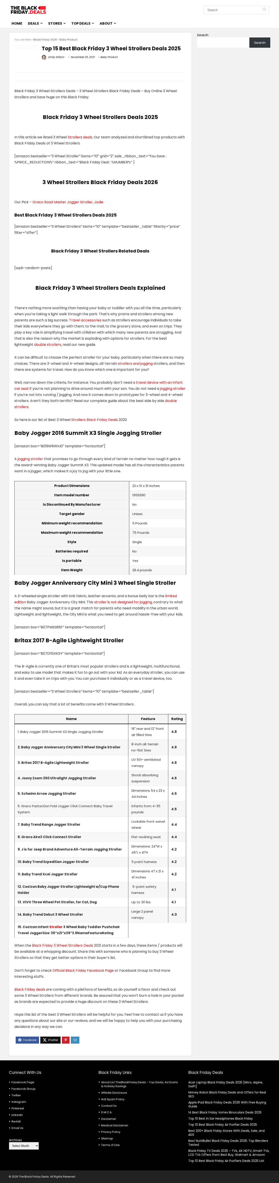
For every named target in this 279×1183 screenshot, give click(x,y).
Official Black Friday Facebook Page (83, 970)
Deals (33, 23)
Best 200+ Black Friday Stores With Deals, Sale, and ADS (226, 1133)
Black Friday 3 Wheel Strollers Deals (62, 945)
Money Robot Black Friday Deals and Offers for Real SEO (227, 1094)
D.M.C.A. (106, 1112)
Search (202, 35)
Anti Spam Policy (112, 1099)
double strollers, (48, 344)
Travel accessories (85, 320)
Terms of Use (110, 1145)
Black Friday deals (29, 989)
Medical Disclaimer (114, 1125)
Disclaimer (108, 1119)
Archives (15, 1140)
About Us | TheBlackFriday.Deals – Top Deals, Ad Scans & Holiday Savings (139, 1084)
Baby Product (68, 39)
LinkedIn (17, 1115)
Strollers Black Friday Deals (94, 419)
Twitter (16, 1095)
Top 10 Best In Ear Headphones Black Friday (220, 1118)
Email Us (17, 1128)
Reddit (16, 1121)
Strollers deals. (80, 137)
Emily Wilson (56, 57)
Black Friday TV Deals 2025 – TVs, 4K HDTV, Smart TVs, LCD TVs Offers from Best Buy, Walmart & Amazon (228, 1153)
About (106, 23)
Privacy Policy (110, 1132)
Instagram (19, 1102)
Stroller (56, 927)
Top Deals (80, 23)
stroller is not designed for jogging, (123, 602)
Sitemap (107, 1138)
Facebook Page (23, 1082)
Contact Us (109, 1106)
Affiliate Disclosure (114, 1093)
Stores (55, 23)
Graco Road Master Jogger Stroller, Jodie (67, 202)
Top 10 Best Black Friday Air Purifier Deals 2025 (222, 1124)
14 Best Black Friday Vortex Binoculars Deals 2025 (225, 1112)
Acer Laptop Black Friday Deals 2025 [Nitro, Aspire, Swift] (225, 1084)
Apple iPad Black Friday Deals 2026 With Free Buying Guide (227, 1104)
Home (17, 23)
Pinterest (18, 1108)
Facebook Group (24, 1089)
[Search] (264, 9)
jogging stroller (172, 388)
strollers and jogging (135, 363)
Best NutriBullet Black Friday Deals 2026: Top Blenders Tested (228, 1143)
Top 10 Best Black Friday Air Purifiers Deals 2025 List (226, 1161)
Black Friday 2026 (45, 39)
